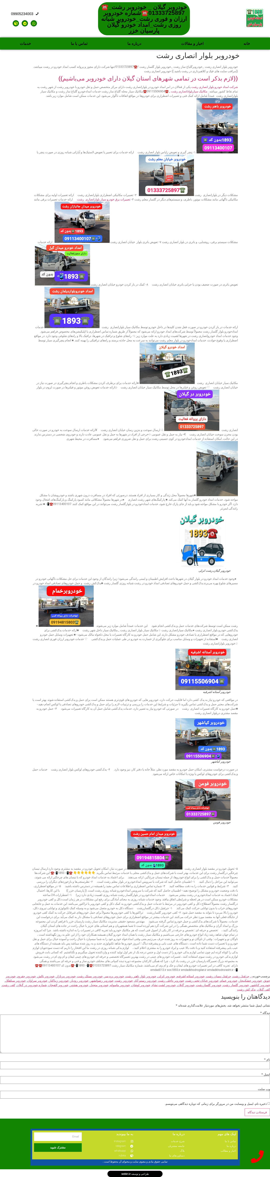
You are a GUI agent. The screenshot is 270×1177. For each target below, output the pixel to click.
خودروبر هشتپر (79, 985)
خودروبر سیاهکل (15, 980)
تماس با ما (79, 43)
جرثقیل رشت (241, 976)
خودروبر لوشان (141, 985)
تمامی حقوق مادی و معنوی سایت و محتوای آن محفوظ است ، (135, 1161)
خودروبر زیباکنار (59, 980)
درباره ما (134, 43)
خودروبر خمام (228, 980)
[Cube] (16, 23)
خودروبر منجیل (99, 985)
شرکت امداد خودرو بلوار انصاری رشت (214, 87)
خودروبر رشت (124, 980)
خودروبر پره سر (114, 976)
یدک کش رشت (246, 989)
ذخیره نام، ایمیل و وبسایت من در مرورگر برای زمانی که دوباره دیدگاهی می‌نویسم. (216, 1103)
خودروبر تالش (46, 976)
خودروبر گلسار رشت (236, 985)
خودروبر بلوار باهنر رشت (141, 976)
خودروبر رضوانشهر (102, 980)
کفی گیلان (263, 989)
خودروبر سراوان (37, 980)
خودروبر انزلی (166, 976)
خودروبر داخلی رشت (171, 980)
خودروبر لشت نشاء (164, 985)
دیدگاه (265, 1012)
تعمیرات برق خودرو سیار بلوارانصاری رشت (103, 199)
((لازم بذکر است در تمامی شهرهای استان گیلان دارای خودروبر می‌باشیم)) (148, 78)
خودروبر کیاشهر (260, 985)
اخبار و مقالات (192, 43)
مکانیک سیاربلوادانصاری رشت (189, 91)
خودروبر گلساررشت (208, 985)
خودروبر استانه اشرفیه (191, 976)
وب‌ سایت (264, 1089)
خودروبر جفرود (26, 976)
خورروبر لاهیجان (58, 985)
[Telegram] (25, 23)
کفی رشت (8, 985)
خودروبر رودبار (79, 980)
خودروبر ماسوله (120, 985)
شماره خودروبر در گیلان (32, 985)
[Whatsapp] (34, 23)
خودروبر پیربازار (66, 976)
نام (267, 1059)
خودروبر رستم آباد (145, 980)
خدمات (25, 43)
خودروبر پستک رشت (90, 976)
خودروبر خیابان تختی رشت (202, 980)
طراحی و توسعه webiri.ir (135, 1173)
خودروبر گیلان (186, 985)
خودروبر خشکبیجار (250, 980)
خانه (247, 43)
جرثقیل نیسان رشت (218, 976)
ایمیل (265, 1074)
